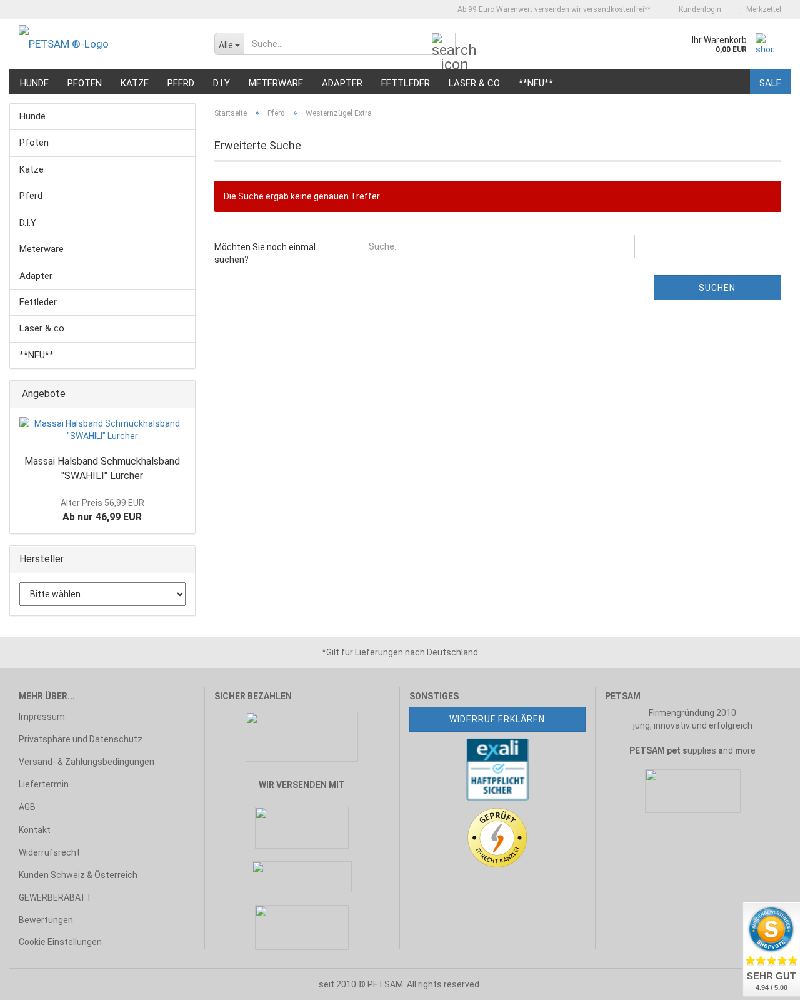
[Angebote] (182, 394)
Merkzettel (761, 9)
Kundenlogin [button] (698, 9)
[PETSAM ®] (107, 44)
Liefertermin (44, 784)
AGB (27, 807)
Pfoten (85, 83)
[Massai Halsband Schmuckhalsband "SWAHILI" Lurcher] (102, 429)
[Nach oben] (34, 981)
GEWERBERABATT (55, 897)
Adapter (342, 83)
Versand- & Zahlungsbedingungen (86, 762)
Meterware (276, 83)
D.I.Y (221, 83)
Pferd (181, 83)
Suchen (717, 288)
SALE (770, 83)
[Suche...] (444, 44)
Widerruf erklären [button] (497, 719)
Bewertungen (46, 920)
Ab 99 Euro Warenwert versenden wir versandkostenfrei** (553, 9)
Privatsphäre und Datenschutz (80, 739)
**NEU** (536, 83)
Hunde (34, 83)
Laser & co (474, 83)
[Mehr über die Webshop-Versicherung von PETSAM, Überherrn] (497, 768)
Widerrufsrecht (49, 852)
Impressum (42, 717)
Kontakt (35, 830)
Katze (135, 83)
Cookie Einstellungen (60, 942)
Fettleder (405, 83)
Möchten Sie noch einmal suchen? (265, 253)
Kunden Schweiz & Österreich (78, 875)
